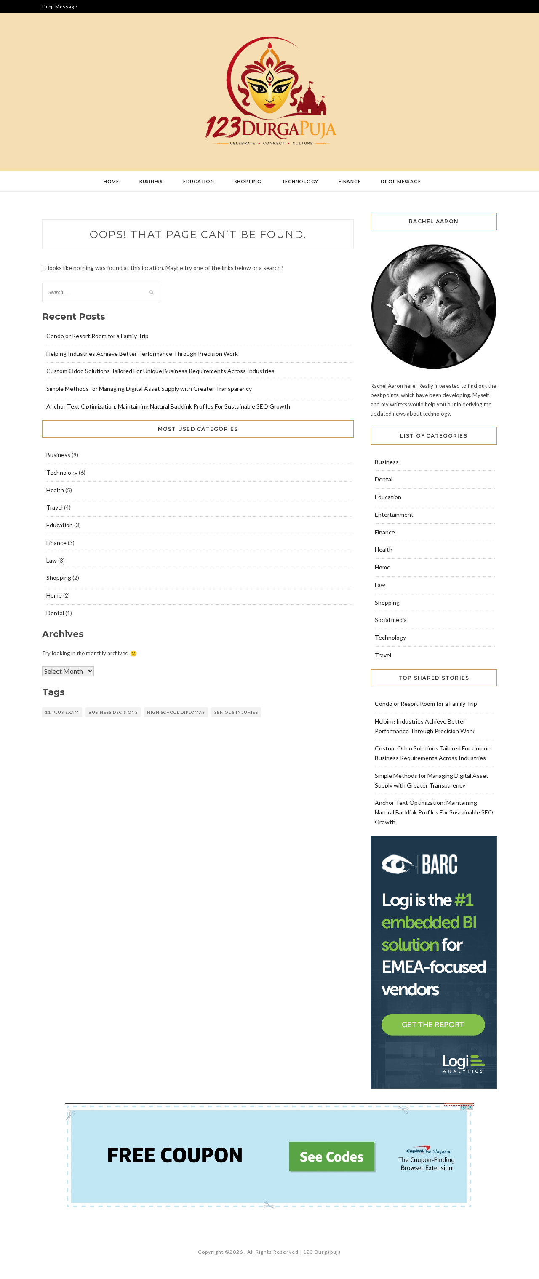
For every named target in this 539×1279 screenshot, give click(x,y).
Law (51, 560)
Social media (391, 619)
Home (111, 181)
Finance (349, 181)
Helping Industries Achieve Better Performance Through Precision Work (142, 353)
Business (151, 181)
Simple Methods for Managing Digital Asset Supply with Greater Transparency (149, 388)
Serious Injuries (236, 712)
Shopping (248, 181)
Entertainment (394, 514)
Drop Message (59, 6)
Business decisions (113, 712)
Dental (55, 613)
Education (198, 181)
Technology (300, 181)
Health (55, 490)
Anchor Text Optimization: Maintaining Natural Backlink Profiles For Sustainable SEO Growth (168, 406)
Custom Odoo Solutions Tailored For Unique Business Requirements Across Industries (160, 370)
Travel (54, 507)
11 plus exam (62, 712)
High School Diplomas (176, 712)
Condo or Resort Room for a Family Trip (97, 335)
